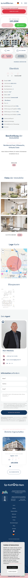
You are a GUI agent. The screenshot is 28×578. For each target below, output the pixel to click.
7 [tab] (17, 466)
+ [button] (2, 250)
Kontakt (21, 25)
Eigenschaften (14, 511)
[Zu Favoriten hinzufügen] (7, 25)
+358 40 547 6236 (12, 356)
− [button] (2, 253)
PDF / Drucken (22, 50)
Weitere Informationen (15, 563)
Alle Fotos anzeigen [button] (11, 235)
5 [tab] (14, 466)
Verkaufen (14, 517)
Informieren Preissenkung (21, 56)
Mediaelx (18, 576)
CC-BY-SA (25, 277)
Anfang (14, 508)
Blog (14, 525)
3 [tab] (10, 466)
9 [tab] (21, 466)
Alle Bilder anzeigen (8, 56)
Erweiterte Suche (14, 11)
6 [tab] (16, 466)
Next (26, 37)
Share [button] (8, 50)
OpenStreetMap (15, 277)
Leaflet (5, 277)
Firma (14, 520)
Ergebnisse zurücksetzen (20, 61)
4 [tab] (12, 466)
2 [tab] (8, 466)
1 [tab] (6, 466)
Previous (1, 37)
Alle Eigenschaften (14, 472)
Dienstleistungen (14, 522)
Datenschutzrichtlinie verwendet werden (14, 405)
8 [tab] (19, 466)
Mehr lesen (14, 163)
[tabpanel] (14, 450)
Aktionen (14, 514)
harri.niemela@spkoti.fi (14, 360)
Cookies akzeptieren (12, 567)
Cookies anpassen (12, 571)
